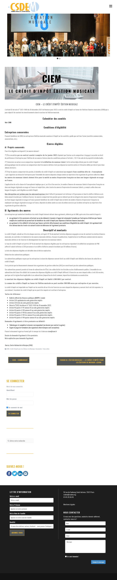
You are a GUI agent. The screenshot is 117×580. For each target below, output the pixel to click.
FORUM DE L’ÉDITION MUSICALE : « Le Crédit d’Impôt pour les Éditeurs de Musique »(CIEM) (82, 361)
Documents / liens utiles (42, 349)
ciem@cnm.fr (52, 331)
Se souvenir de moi (15, 407)
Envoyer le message (98, 562)
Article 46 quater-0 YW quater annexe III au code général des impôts (32, 317)
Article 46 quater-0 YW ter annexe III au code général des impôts (30, 315)
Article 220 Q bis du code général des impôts (24, 302)
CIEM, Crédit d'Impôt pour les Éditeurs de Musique (21, 349)
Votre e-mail (14, 496)
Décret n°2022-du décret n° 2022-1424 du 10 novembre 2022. (30, 305)
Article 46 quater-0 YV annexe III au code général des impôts (29, 307)
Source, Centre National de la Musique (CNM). (19, 345)
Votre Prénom (15, 505)
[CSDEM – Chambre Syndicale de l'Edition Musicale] (23, 6)
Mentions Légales (69, 504)
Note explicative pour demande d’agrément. (19, 338)
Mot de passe (12, 399)
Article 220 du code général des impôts (25, 300)
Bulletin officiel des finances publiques (21, 298)
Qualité (12, 522)
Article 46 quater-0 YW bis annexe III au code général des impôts (30, 312)
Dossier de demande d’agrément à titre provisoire (21, 335)
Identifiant (11, 390)
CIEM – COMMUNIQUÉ (19, 360)
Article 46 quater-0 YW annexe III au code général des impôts (29, 310)
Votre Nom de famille (17, 513)
